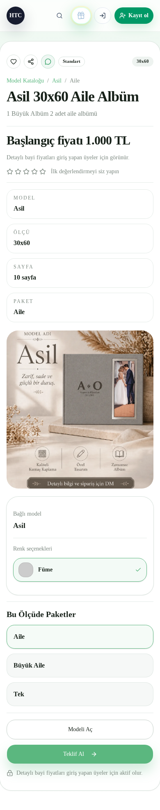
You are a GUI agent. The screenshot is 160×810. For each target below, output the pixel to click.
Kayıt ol (138, 15)
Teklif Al (73, 754)
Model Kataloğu (25, 81)
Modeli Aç (80, 729)
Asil (57, 81)
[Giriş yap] (102, 15)
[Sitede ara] (59, 16)
